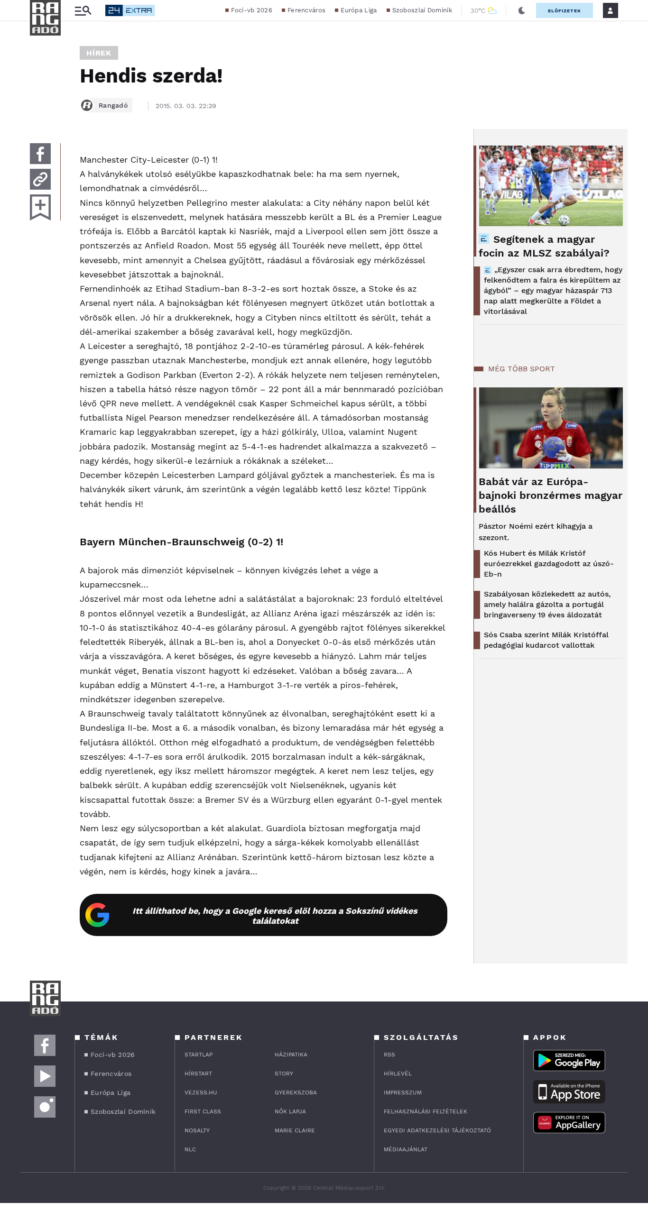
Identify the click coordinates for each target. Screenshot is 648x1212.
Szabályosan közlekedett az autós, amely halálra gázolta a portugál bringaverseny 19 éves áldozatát (547, 604)
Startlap (199, 1054)
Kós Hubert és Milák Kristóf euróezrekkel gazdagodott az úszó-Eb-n (549, 563)
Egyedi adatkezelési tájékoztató (437, 1130)
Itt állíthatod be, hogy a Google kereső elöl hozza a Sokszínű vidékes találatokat (274, 916)
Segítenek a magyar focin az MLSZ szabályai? (544, 246)
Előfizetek (564, 10)
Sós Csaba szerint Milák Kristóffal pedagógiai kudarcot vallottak (546, 640)
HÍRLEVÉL (398, 1073)
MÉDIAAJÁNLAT (405, 1149)
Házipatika (291, 1054)
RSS (389, 1054)
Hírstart (198, 1073)
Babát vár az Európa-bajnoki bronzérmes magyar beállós (550, 495)
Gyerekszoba (296, 1092)
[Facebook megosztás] (40, 153)
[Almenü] (83, 10)
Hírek (98, 52)
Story (284, 1073)
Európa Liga (359, 10)
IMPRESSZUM (403, 1092)
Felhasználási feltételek (425, 1111)
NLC (190, 1149)
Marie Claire (295, 1130)
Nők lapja (290, 1111)
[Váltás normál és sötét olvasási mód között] (522, 10)
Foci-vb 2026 (251, 10)
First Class (203, 1111)
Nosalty (197, 1130)
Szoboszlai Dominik (422, 10)
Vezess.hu (201, 1092)
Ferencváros (306, 10)
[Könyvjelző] (40, 207)
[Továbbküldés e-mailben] (40, 179)
